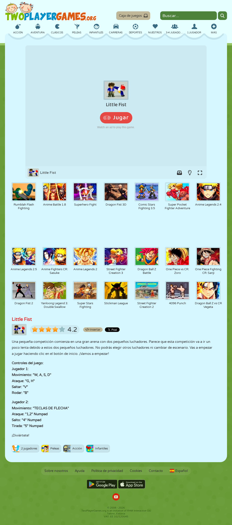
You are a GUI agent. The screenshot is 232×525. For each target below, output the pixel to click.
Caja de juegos (130, 16)
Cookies (136, 471)
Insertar (94, 329)
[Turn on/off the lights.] (189, 172)
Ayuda (80, 471)
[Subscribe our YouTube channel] (116, 497)
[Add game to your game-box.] (179, 172)
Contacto (156, 471)
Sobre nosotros (56, 471)
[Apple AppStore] (131, 484)
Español (181, 471)
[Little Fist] (116, 105)
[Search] (222, 15)
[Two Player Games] (51, 11)
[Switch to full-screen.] (199, 172)
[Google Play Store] (102, 484)
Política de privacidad (107, 471)
